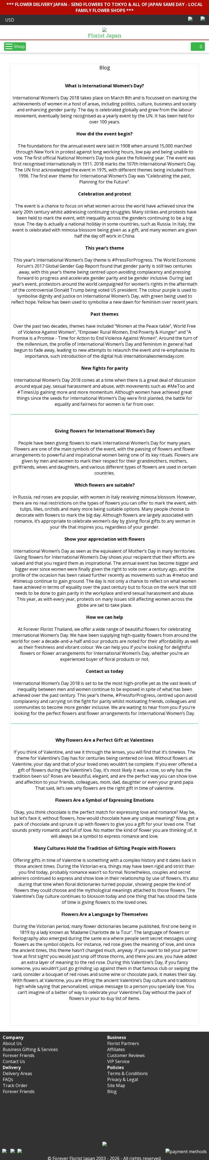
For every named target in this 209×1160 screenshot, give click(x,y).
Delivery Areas (17, 1073)
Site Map (116, 1085)
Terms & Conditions (127, 1073)
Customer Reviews (126, 1055)
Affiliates (116, 1049)
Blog (112, 1091)
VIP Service (118, 1061)
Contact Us (14, 1061)
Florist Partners (123, 1043)
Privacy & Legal (122, 1079)
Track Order (15, 1085)
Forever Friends (19, 1055)
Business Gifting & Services (30, 1049)
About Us (12, 1043)
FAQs (8, 1079)
